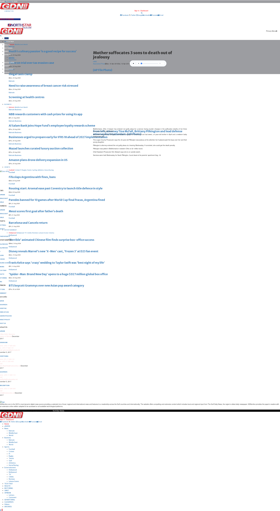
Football (12, 449)
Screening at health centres (26, 97)
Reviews (12, 479)
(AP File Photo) (102, 70)
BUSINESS (7, 104)
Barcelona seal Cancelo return (28, 222)
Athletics (12, 463)
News (6, 428)
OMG (95, 61)
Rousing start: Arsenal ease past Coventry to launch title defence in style (55, 188)
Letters (11, 58)
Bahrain (12, 431)
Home (6, 38)
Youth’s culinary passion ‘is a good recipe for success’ (43, 51)
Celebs (11, 477)
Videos (6, 72)
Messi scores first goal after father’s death (36, 211)
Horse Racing (13, 465)
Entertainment (10, 468)
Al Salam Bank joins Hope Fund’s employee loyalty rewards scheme (52, 125)
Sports (6, 447)
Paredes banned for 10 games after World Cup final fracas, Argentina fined (57, 200)
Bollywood (13, 472)
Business (7, 438)
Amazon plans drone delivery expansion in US (38, 160)
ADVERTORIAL (9, 62)
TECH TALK (10, 41)
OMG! (6, 51)
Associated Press (99, 64)
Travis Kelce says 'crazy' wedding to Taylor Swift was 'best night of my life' (57, 262)
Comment (12, 60)
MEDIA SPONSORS (7, 19)
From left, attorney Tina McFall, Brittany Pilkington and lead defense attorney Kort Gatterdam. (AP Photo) (137, 133)
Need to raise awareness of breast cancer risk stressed (43, 85)
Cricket (11, 451)
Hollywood (13, 470)
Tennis (11, 458)
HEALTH (7, 45)
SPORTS (7, 167)
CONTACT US (9, 11)
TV (10, 474)
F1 (9, 454)
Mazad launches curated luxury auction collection (41, 148)
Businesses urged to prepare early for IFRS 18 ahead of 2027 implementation (58, 137)
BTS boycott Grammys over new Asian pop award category (46, 285)
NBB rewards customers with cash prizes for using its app (45, 114)
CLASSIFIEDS (8, 69)
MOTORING (8, 48)
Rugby (11, 456)
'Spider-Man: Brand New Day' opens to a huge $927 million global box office (58, 274)
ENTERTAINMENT (10, 230)
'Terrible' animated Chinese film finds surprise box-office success (51, 240)
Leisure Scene (14, 481)
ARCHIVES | (8, 2)
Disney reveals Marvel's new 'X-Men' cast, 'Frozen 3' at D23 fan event (53, 251)
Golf (10, 461)
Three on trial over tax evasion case (31, 63)
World (11, 435)
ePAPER (7, 66)
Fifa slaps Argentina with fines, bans (32, 177)
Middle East (13, 433)
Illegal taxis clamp (20, 74)
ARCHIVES (8, 507)
